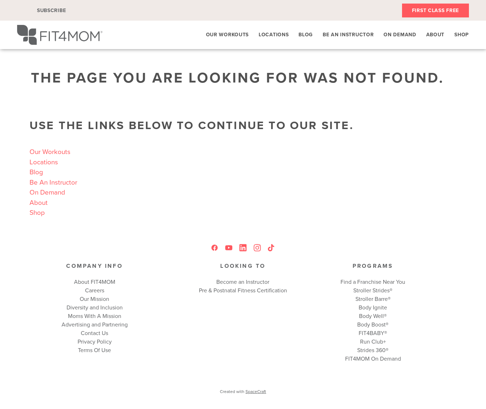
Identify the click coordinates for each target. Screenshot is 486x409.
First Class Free (435, 10)
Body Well (371, 316)
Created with (243, 391)
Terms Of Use (94, 350)
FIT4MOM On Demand (373, 358)
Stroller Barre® (373, 299)
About (435, 34)
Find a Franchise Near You (372, 282)
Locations (274, 34)
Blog (306, 34)
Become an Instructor (242, 282)
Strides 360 (371, 350)
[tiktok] (271, 248)
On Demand (400, 34)
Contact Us (94, 333)
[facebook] (214, 248)
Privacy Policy (95, 341)
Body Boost (371, 324)
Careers (94, 290)
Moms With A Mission (94, 316)
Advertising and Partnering (95, 324)
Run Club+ (373, 341)
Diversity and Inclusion (95, 307)
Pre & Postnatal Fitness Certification (243, 290)
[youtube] (228, 248)
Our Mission (94, 299)
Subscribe (51, 10)
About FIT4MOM (94, 282)
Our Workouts (227, 34)
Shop (461, 34)
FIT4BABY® (373, 333)
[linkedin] (243, 248)
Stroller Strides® (372, 290)
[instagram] (257, 248)
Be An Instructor (348, 34)
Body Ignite (373, 307)
